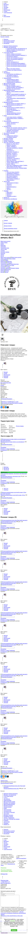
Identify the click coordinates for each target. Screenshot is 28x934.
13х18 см (6, 489)
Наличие (3, 269)
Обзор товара (4, 258)
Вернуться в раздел (5, 257)
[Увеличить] (12, 294)
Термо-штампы (7, 800)
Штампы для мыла (8, 815)
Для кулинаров (7, 809)
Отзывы (3, 266)
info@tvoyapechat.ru (21, 858)
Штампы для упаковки (9, 803)
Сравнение (12, 448)
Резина (2, 385)
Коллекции (6, 43)
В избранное (4, 450)
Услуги (5, 5)
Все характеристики (6, 382)
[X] (8, 407)
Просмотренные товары (7, 783)
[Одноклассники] (3, 407)
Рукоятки (6, 820)
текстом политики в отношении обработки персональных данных (13, 913)
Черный (6, 372)
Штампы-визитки (8, 805)
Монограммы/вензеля (9, 804)
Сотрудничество (8, 12)
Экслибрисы (7, 799)
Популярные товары (9, 42)
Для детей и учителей (9, 812)
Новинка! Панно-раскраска (11, 793)
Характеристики (5, 264)
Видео (2, 272)
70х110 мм (6, 469)
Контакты (6, 4)
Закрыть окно (4, 780)
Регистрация (7, 16)
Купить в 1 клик (14, 401)
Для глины (6, 813)
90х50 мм (6, 467)
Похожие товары (5, 268)
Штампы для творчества (10, 795)
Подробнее (3, 447)
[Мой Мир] (6, 407)
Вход (5, 15)
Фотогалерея (7, 10)
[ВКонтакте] (1, 407)
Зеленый (6, 377)
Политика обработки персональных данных (6, 870)
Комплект (3, 261)
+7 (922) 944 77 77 (5, 881)
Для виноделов (7, 811)
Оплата (5, 8)
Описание (3, 262)
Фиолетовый (7, 374)
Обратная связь (4, 880)
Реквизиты (3, 867)
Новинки (6, 39)
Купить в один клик (17, 915)
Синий (5, 373)
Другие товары (20, 426)
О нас (5, 3)
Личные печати (7, 807)
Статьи (5, 11)
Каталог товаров (5, 36)
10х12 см (6, 488)
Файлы (2, 270)
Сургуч (5, 797)
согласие (12, 920)
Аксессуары (4, 265)
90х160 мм (6, 468)
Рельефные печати (8, 816)
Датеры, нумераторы (9, 817)
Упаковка (6, 823)
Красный (6, 376)
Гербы (5, 808)
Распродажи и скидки (9, 40)
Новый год (6, 824)
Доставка (6, 7)
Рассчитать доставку (17, 403)
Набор (2, 260)
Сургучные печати (8, 796)
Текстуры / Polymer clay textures (11, 819)
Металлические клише (9, 801)
